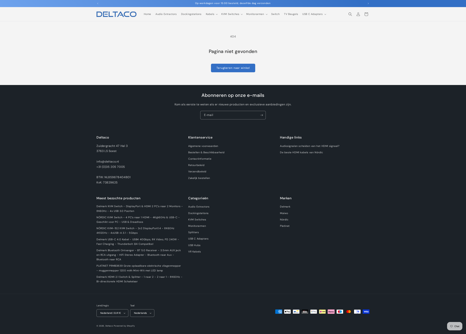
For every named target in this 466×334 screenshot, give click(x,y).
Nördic (284, 219)
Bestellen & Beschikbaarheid (206, 152)
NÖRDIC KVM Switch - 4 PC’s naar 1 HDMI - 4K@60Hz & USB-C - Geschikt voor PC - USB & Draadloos (138, 220)
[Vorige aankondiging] (98, 3)
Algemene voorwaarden (203, 146)
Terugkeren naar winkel (233, 68)
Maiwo (284, 213)
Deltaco (109, 326)
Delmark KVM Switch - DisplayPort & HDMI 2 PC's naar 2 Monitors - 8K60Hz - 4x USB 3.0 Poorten (139, 208)
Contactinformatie (199, 158)
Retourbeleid (196, 165)
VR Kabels (194, 251)
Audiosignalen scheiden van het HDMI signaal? (309, 146)
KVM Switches (197, 219)
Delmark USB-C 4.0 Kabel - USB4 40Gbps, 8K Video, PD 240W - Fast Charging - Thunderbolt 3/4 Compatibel (137, 241)
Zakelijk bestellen (199, 178)
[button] (211, 14)
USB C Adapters (198, 238)
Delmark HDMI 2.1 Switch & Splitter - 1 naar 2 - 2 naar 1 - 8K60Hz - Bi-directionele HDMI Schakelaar (139, 279)
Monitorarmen (197, 226)
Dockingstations (198, 213)
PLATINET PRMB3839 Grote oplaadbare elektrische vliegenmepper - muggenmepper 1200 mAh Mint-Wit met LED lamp (138, 268)
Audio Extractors (199, 206)
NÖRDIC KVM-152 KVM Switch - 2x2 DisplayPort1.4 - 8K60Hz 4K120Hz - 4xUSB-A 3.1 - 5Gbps (135, 230)
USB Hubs (194, 245)
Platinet (285, 226)
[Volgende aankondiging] (368, 3)
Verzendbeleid (197, 171)
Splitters (193, 232)
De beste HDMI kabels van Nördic (301, 152)
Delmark (285, 206)
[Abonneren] (262, 115)
